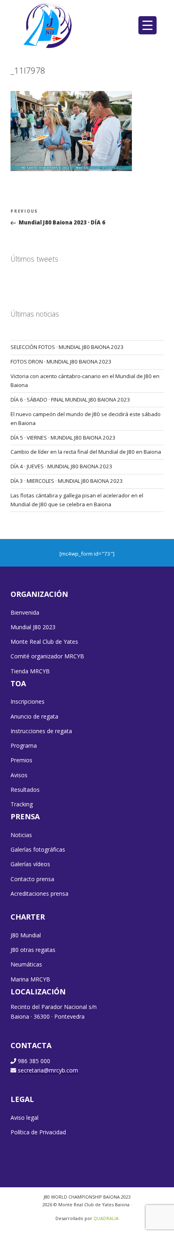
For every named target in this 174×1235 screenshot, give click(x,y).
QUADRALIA (106, 1218)
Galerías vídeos (30, 864)
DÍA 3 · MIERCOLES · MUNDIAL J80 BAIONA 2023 (67, 480)
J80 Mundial (26, 935)
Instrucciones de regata (41, 731)
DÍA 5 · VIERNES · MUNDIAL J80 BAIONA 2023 (63, 437)
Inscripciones (28, 701)
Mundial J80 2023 (33, 627)
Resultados (25, 789)
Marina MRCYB (30, 979)
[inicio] (48, 25)
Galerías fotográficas (38, 849)
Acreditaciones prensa (39, 893)
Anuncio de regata (34, 716)
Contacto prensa (32, 879)
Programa (24, 745)
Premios (21, 760)
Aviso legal (24, 1117)
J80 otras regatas (33, 950)
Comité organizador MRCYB (47, 656)
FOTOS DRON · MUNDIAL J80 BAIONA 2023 (61, 361)
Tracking (22, 804)
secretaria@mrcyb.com (48, 1070)
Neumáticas (26, 964)
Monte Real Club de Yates (44, 641)
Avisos (19, 775)
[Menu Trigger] (147, 25)
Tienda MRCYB (30, 671)
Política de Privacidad (38, 1132)
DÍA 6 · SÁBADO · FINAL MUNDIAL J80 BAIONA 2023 (70, 399)
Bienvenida (25, 612)
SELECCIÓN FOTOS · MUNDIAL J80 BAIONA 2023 (67, 347)
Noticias (21, 835)
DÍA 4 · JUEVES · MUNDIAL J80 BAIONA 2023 (61, 466)
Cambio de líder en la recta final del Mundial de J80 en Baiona (86, 451)
